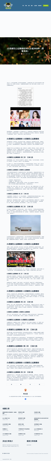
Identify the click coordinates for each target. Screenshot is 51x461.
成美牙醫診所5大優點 (38, 424)
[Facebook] (11, 384)
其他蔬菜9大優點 (37, 412)
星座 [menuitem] (29, 5)
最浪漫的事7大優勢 (21, 418)
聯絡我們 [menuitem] (39, 5)
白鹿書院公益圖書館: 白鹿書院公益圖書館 (25, 95)
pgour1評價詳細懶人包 (38, 428)
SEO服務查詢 (46, 5)
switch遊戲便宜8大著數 (7, 433)
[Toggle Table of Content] (31, 88)
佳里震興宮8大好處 (21, 433)
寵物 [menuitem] (32, 5)
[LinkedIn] (39, 384)
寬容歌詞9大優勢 (21, 412)
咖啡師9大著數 (21, 424)
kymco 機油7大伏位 (6, 418)
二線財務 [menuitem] (35, 5)
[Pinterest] (30, 384)
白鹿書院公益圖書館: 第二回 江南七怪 (26, 94)
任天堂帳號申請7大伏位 (38, 433)
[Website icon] (25, 399)
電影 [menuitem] (26, 5)
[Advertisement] (25, 24)
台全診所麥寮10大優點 (7, 424)
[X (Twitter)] (21, 384)
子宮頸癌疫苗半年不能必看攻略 (23, 428)
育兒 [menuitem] (23, 5)
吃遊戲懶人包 (5, 428)
